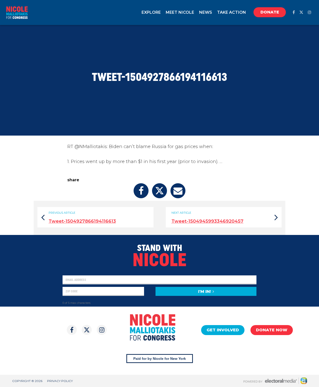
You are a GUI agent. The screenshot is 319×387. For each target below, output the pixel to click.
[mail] (177, 190)
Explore (151, 12)
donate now (271, 330)
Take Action (231, 12)
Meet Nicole (180, 12)
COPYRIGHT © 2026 (27, 381)
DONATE (269, 12)
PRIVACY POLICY (60, 381)
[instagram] (309, 12)
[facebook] (294, 12)
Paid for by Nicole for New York (159, 359)
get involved (223, 330)
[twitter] (301, 12)
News (205, 12)
